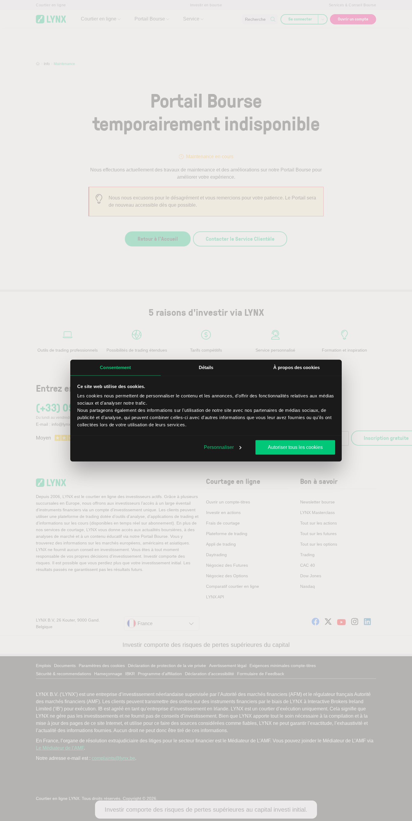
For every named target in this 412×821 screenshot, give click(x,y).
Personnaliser (219, 447)
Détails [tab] (206, 367)
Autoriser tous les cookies (295, 447)
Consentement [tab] (115, 367)
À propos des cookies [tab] (296, 367)
